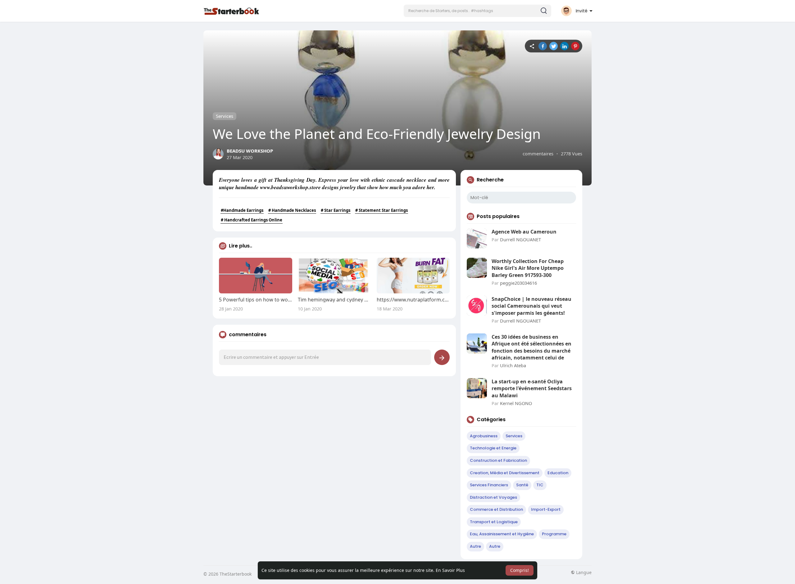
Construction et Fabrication (498, 460)
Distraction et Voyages (493, 497)
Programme (554, 534)
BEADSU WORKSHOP (250, 151)
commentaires (538, 153)
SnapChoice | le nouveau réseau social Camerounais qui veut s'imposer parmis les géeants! (531, 306)
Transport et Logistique (494, 522)
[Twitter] (553, 46)
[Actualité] (532, 46)
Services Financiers (489, 485)
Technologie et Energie (493, 448)
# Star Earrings (335, 210)
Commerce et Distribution (496, 509)
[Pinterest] (575, 46)
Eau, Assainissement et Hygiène (502, 534)
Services (224, 116)
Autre (475, 546)
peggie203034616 (518, 283)
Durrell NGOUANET (520, 239)
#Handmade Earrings (242, 210)
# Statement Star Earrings (381, 210)
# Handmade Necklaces (292, 210)
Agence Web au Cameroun (524, 231)
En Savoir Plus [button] (450, 570)
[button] (477, 11)
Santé (522, 485)
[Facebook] (542, 46)
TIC (539, 485)
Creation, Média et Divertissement (504, 473)
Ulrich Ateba (513, 365)
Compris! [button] (519, 570)
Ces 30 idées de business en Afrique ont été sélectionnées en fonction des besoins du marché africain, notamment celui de (531, 347)
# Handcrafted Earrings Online (251, 220)
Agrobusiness (483, 436)
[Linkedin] (564, 46)
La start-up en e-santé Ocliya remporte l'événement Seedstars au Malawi (532, 388)
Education (557, 473)
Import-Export (546, 509)
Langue (583, 572)
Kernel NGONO (516, 403)
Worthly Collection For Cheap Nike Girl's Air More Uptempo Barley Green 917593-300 (528, 268)
